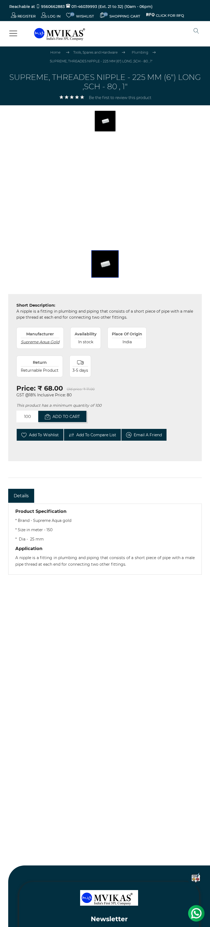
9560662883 (53, 6)
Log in (53, 16)
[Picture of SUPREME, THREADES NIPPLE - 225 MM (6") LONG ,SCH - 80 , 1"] (105, 264)
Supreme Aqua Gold (40, 341)
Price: (26, 388)
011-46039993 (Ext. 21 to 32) (96, 6)
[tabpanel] (105, 539)
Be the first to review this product (120, 97)
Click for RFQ (170, 16)
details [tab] (21, 495)
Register (26, 16)
